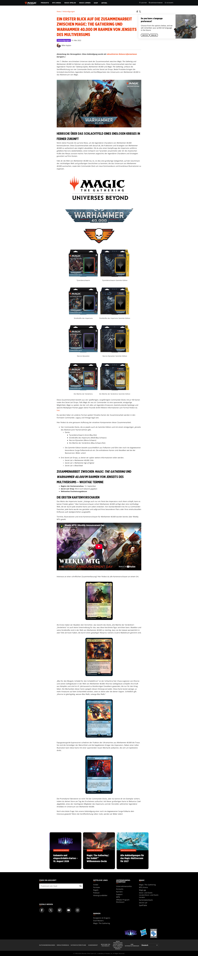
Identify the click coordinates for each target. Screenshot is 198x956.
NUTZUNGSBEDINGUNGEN (47, 945)
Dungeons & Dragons (101, 918)
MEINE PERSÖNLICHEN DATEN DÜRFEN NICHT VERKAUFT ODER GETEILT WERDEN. (118, 945)
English (153, 35)
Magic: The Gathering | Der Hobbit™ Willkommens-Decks (99, 860)
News (59, 11)
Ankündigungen (69, 11)
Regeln (95, 890)
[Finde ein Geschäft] (80, 886)
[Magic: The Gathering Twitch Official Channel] (59, 910)
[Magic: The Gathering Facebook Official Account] (41, 910)
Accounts (170, 3)
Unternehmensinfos (124, 886)
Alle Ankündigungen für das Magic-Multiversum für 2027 (132, 860)
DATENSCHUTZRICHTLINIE (78, 945)
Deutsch (145, 35)
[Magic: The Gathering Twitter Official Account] (50, 910)
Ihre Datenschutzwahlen (132, 945)
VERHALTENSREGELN (63, 945)
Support (119, 894)
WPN (118, 897)
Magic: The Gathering (147, 885)
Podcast (96, 893)
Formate (96, 887)
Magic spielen (70, 3)
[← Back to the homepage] (31, 2)
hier (58, 410)
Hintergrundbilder (100, 895)
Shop (96, 3)
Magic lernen (84, 3)
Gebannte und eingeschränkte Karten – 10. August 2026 (65, 860)
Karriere (119, 892)
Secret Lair (143, 902)
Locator (144, 3)
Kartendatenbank (156, 3)
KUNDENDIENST (93, 945)
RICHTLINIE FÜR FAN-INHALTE (105, 945)
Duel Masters (98, 920)
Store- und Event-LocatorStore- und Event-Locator (149, 895)
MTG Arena (56, 3)
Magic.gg (142, 890)
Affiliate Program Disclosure (122, 901)
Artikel (104, 3)
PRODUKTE (45, 3)
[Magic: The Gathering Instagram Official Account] (77, 910)
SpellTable (143, 905)
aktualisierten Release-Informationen (122, 54)
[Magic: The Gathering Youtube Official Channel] (68, 910)
